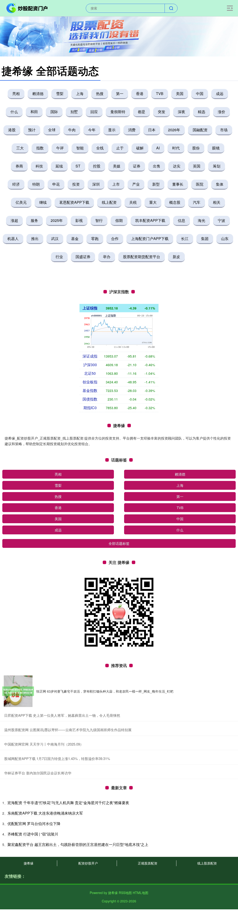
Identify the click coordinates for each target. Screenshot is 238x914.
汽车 (196, 202)
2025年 (57, 220)
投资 (76, 184)
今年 (92, 129)
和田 (34, 111)
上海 (79, 93)
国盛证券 (83, 256)
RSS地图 (125, 892)
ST (78, 166)
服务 (34, 220)
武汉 (55, 238)
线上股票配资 (207, 863)
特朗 (36, 184)
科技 (39, 166)
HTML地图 (140, 892)
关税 (133, 202)
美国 (179, 93)
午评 (60, 148)
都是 (141, 111)
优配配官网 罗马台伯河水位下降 (33, 823)
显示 (112, 129)
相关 (216, 202)
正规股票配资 (147, 863)
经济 (16, 184)
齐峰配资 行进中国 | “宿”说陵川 (32, 834)
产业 (136, 184)
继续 (43, 202)
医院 (199, 184)
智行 (99, 220)
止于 (120, 148)
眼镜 (216, 148)
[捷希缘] (27, 7)
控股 (96, 166)
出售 (156, 166)
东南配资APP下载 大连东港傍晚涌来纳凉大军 (45, 813)
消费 (132, 129)
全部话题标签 (119, 543)
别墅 (74, 111)
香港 (139, 93)
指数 (40, 148)
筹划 (216, 166)
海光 (201, 220)
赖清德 (37, 93)
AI (158, 148)
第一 (119, 93)
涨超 (14, 220)
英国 (196, 166)
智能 (80, 148)
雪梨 (59, 93)
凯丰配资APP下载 (150, 220)
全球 (52, 129)
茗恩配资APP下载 (74, 202)
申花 (56, 184)
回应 (94, 111)
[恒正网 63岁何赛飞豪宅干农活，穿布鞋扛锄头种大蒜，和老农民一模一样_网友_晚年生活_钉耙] (18, 691)
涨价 (221, 111)
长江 (184, 238)
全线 (100, 148)
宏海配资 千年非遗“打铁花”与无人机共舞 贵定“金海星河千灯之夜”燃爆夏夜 (68, 802)
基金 (75, 238)
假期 (119, 220)
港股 (12, 129)
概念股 (174, 202)
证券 (136, 166)
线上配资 (109, 202)
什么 (14, 111)
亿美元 (21, 202)
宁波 (221, 220)
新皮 (176, 256)
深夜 (181, 111)
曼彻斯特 (117, 111)
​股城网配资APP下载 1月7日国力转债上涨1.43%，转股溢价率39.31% (57, 758)
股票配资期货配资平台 (141, 256)
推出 (35, 238)
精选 (201, 111)
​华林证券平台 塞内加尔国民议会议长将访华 (37, 772)
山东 (224, 238)
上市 (116, 184)
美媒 (116, 166)
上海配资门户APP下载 (150, 238)
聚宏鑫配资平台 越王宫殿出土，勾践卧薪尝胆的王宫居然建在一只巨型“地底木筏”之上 (77, 844)
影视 (79, 220)
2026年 (174, 129)
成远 (219, 93)
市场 (224, 129)
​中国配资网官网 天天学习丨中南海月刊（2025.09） (43, 744)
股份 (196, 148)
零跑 (95, 238)
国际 (54, 111)
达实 (176, 166)
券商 (19, 166)
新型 (156, 184)
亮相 (16, 93)
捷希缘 (28, 863)
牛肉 (72, 129)
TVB (159, 93)
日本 (151, 129)
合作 (115, 238)
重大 (153, 202)
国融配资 (200, 129)
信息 (181, 220)
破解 (140, 148)
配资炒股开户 (88, 863)
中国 (199, 93)
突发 (161, 111)
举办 (106, 256)
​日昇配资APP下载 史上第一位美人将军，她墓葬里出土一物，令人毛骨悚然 (62, 715)
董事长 (177, 184)
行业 (59, 256)
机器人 (13, 238)
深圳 (96, 184)
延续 (59, 166)
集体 (219, 184)
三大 (20, 148)
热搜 (99, 93)
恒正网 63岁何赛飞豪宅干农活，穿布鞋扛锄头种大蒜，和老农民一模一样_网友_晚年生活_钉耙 (104, 691)
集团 (204, 238)
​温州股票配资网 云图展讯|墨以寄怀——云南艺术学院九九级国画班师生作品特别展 (68, 729)
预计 (32, 129)
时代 (176, 148)
